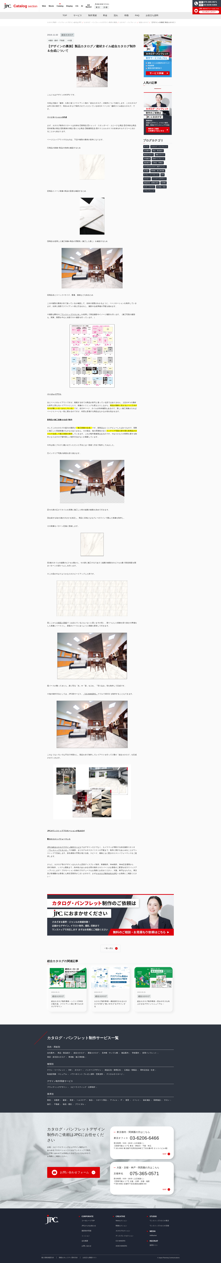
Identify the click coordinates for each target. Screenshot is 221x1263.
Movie (51, 6)
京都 (105, 7)
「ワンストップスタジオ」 (58, 850)
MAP (164, 1154)
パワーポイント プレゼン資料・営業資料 (86, 1074)
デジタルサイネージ (114, 1074)
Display (69, 6)
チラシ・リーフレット (151, 175)
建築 (64, 1100)
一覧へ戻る (108, 948)
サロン (166, 1100)
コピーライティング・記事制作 (82, 1087)
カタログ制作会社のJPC (107, 873)
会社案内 (147, 150)
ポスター (147, 179)
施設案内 (147, 162)
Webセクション (121, 1221)
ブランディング (149, 191)
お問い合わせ (86, 1246)
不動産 (57, 1104)
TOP (65, 15)
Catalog (60, 6)
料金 (105, 15)
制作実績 (92, 15)
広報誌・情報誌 (158, 162)
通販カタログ (160, 154)
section (25, 6)
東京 (98, 7)
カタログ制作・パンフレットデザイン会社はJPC (64, 22)
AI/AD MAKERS (121, 1246)
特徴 (126, 15)
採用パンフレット (158, 158)
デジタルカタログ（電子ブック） (155, 167)
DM (162, 175)
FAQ (137, 15)
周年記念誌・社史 (147, 1070)
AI (82, 6)
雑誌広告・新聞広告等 (151, 183)
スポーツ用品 (101, 1100)
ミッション (86, 1236)
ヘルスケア (81, 1100)
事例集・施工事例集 (157, 171)
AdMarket (153, 1235)
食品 (91, 1100)
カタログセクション (123, 1231)
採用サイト (154, 1245)
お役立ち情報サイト (90, 1257)
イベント (136, 1100)
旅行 (49, 1104)
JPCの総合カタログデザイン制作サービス (64, 847)
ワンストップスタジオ (159, 1221)
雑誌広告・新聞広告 (113, 1070)
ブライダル (79, 1104)
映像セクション (121, 1226)
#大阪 (70, 40)
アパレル (113, 1100)
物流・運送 (67, 1104)
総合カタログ (144, 22)
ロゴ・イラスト (149, 187)
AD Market (89, 6)
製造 (49, 1100)
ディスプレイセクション (124, 1236)
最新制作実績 (86, 1231)
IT (121, 1100)
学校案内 (147, 158)
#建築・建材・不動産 (56, 40)
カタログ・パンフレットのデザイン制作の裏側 (100, 22)
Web (44, 6)
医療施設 (157, 1100)
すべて (146, 146)
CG (77, 6)
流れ (116, 15)
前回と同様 (62, 623)
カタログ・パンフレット (128, 22)
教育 (127, 1100)
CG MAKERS (120, 1241)
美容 (71, 1100)
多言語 (146, 171)
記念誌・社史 (161, 187)
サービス (77, 15)
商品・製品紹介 (158, 150)
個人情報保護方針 (47, 1257)
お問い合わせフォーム (74, 1172)
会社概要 (85, 1241)
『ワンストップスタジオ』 (70, 314)
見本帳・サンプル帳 (110, 1053)
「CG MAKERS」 (90, 694)
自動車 (57, 1100)
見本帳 (163, 183)
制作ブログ (97, 13)
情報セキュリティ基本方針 (68, 1257)
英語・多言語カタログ (56, 1057)
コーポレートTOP (88, 1221)
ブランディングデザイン (57, 1087)
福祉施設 (146, 1100)
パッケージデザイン (159, 179)
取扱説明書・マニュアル (57, 1074)
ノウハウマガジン (118, 13)
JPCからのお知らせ (89, 1226)
